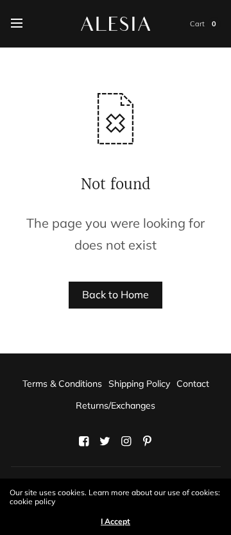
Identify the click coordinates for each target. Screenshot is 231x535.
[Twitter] (105, 441)
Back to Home (115, 294)
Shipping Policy (139, 383)
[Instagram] (126, 441)
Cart (197, 23)
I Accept (115, 521)
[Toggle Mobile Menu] (25, 24)
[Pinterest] (147, 441)
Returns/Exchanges (115, 405)
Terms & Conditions (62, 383)
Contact (192, 383)
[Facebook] (84, 441)
